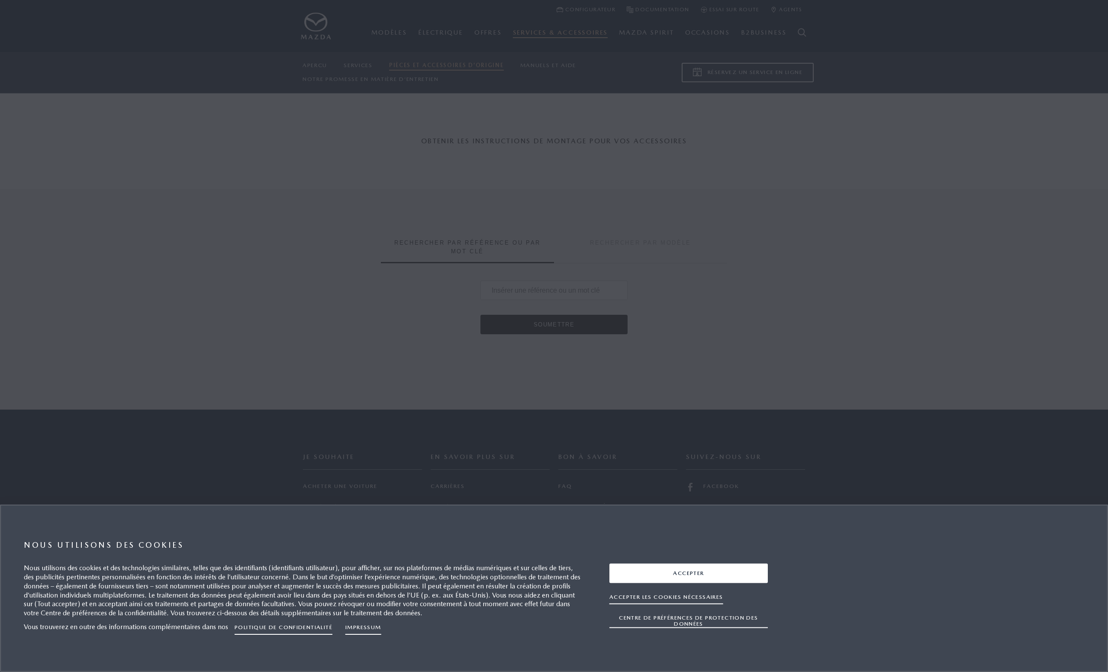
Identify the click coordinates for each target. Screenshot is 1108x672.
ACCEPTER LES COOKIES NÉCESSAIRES (666, 596)
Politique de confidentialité (283, 627)
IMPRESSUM (363, 627)
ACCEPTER (688, 572)
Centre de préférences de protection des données (688, 620)
